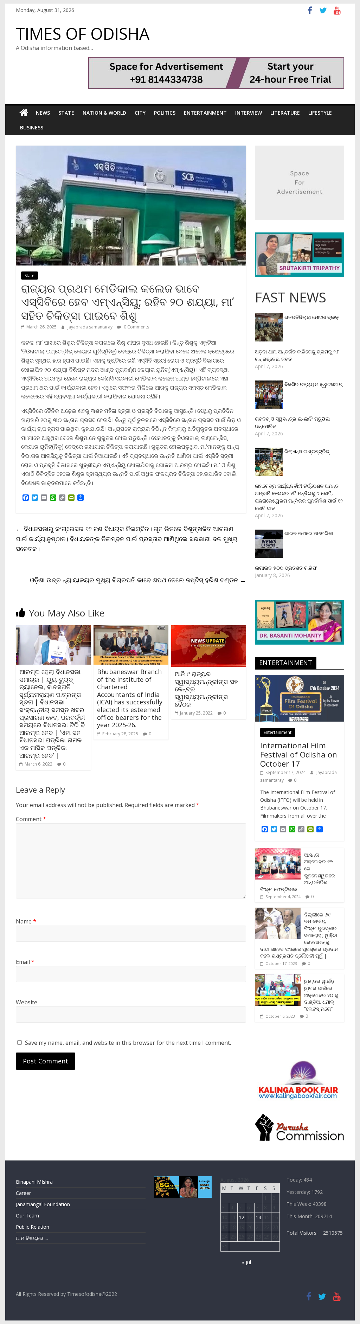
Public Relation (32, 1226)
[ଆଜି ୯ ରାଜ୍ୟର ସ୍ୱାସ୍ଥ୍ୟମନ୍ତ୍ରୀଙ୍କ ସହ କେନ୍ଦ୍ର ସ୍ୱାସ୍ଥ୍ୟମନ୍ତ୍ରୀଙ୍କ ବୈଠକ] (208, 629)
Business (31, 127)
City (140, 112)
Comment (31, 819)
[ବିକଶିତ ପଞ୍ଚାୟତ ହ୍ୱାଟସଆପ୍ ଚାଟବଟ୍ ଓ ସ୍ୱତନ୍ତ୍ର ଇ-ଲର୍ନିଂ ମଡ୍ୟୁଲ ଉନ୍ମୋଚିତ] (269, 384)
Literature (285, 112)
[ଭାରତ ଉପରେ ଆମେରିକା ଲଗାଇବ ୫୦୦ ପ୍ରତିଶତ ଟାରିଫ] (269, 533)
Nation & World (104, 112)
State (66, 112)
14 (258, 1217)
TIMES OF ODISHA (82, 33)
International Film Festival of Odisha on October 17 (298, 754)
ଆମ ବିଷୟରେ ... (32, 1238)
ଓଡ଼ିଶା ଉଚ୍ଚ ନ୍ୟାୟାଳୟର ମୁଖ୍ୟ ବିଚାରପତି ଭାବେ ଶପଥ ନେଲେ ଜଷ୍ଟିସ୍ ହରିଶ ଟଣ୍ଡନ (138, 580)
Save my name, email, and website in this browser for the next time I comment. (128, 1043)
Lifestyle (320, 112)
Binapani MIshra (34, 1181)
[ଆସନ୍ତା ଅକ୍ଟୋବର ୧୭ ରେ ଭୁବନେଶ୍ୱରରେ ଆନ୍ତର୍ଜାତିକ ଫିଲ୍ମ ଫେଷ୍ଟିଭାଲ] (278, 851)
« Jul (246, 1262)
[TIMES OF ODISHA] (24, 112)
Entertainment (205, 112)
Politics (164, 112)
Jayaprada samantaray (91, 327)
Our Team (27, 1215)
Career (23, 1193)
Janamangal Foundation (43, 1204)
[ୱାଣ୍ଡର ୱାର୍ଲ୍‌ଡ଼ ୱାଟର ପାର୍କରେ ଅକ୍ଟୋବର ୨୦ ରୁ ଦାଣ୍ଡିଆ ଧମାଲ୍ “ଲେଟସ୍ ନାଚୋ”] (278, 977)
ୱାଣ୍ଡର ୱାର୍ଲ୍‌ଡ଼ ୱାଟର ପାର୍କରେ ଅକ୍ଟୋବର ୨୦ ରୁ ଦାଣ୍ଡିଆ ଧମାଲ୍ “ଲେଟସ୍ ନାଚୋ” (321, 995)
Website (26, 1002)
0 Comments (136, 327)
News (43, 112)
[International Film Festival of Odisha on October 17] (299, 678)
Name (26, 921)
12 (241, 1217)
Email (25, 962)
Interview (248, 112)
